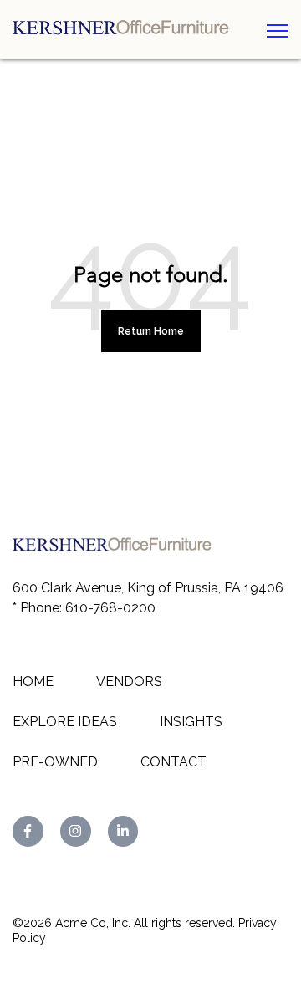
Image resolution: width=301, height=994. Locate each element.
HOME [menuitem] (33, 681)
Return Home (151, 331)
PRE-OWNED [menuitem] (55, 762)
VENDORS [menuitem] (129, 681)
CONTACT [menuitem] (173, 762)
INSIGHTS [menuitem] (191, 722)
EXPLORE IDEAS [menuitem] (65, 722)
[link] (126, 29)
